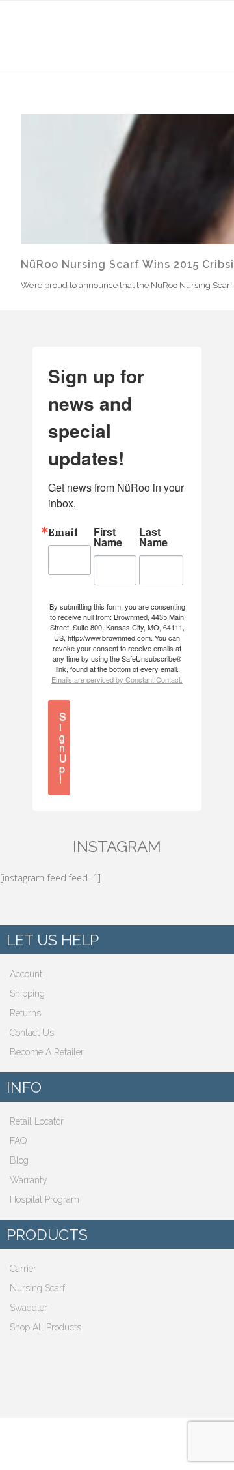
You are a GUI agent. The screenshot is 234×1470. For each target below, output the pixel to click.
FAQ (18, 1141)
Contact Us (32, 1032)
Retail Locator (37, 1121)
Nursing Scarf (37, 1288)
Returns (25, 1013)
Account (26, 974)
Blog (19, 1160)
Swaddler (28, 1307)
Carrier (23, 1268)
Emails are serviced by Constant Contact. (117, 679)
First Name (108, 537)
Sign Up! (63, 747)
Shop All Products (45, 1327)
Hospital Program (44, 1199)
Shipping (27, 993)
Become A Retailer (47, 1052)
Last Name (153, 537)
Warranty (28, 1180)
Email (63, 532)
